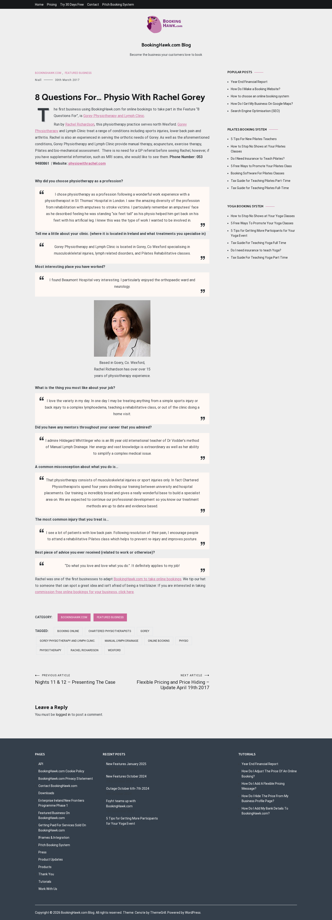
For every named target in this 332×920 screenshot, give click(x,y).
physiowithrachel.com (87, 163)
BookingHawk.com (48, 73)
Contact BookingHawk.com (57, 786)
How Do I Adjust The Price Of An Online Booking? (269, 773)
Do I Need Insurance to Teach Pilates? (258, 158)
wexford (114, 650)
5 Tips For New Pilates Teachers (254, 139)
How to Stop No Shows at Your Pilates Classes (258, 149)
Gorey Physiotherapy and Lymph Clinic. (67, 640)
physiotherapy (50, 650)
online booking (159, 640)
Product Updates (50, 859)
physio (183, 640)
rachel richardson (84, 650)
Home (39, 4)
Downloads (46, 793)
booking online (68, 631)
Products (44, 867)
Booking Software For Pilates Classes (257, 173)
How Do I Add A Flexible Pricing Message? (263, 786)
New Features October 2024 (126, 776)
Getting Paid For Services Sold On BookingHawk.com (62, 827)
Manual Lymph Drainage (121, 640)
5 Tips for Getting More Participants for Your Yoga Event (263, 233)
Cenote (140, 912)
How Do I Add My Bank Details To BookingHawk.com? (265, 811)
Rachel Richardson (79, 124)
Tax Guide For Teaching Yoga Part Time (259, 257)
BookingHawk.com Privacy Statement (65, 778)
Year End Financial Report (249, 82)
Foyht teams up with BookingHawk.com (121, 803)
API (40, 764)
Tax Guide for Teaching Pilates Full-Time (260, 188)
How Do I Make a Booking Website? (255, 89)
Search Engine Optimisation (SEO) (255, 111)
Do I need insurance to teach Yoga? (256, 250)
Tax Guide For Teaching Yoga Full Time (258, 243)
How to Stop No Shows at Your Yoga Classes (263, 216)
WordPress (193, 912)
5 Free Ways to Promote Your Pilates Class (261, 166)
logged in (63, 714)
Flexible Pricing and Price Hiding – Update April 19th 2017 (173, 682)
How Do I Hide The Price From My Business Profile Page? (265, 798)
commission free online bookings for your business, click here (84, 592)
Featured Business (78, 73)
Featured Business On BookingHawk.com (54, 815)
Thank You (46, 874)
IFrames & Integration (53, 837)
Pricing (52, 4)
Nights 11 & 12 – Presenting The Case (75, 679)
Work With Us (47, 889)
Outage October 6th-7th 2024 (127, 788)
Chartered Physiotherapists (110, 631)
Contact (93, 4)
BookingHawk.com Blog (166, 45)
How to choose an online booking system (260, 96)
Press (42, 852)
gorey (144, 631)
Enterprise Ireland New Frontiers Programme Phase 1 (61, 803)
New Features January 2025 (126, 764)
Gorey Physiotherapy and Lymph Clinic (113, 116)
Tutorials (44, 881)
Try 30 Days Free (72, 4)
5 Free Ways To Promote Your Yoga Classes (262, 223)
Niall (38, 80)
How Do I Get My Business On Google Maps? (262, 103)
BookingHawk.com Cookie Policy (61, 771)
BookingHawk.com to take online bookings (147, 579)
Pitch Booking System (118, 4)
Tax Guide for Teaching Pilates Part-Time (260, 181)
